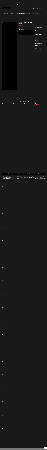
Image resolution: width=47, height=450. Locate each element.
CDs (29, 13)
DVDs (33, 13)
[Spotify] (43, 2)
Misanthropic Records (23, 13)
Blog (8, 13)
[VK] (22, 36)
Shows (12, 13)
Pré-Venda (16, 13)
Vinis (36, 13)
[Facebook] (21, 36)
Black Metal (22, 29)
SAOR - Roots (42, 47)
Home (5, 13)
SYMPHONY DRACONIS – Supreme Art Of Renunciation (7, 178)
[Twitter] (20, 36)
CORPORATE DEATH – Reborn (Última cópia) (18, 178)
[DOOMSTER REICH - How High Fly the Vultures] (37, 39)
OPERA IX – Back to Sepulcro (29, 177)
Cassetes (40, 13)
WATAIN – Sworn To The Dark (40, 178)
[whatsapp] (23, 36)
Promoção (40, 177)
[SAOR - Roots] (37, 48)
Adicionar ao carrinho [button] (7, 174)
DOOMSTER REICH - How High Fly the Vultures (39, 43)
